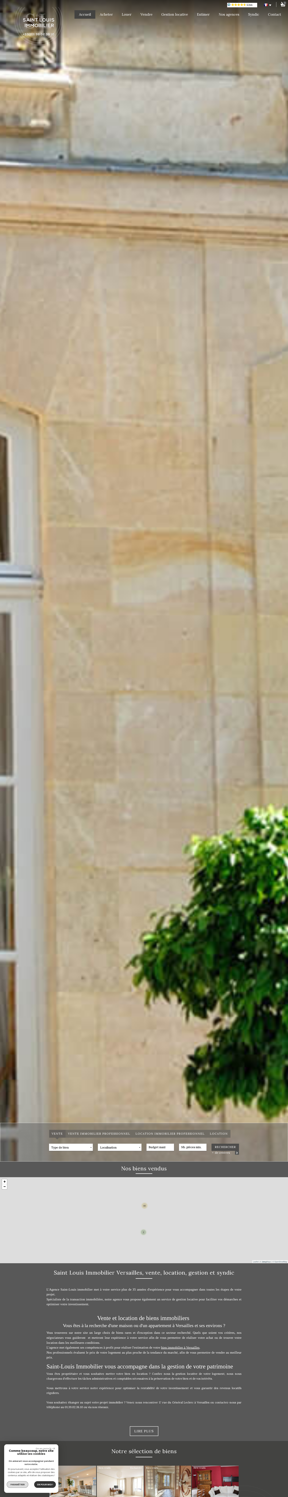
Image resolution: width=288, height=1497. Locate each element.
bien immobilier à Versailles (180, 1347)
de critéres (222, 1153)
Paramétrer (17, 1484)
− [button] (5, 1187)
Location (219, 1134)
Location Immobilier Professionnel (170, 1134)
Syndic (253, 14)
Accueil (85, 14)
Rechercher (225, 1147)
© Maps (265, 1261)
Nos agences (229, 14)
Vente (57, 1134)
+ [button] (5, 1182)
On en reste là (43, 1448)
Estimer (203, 14)
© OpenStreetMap (279, 1261)
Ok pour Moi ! (45, 1484)
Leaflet (255, 1261)
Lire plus (144, 1431)
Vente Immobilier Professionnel (99, 1134)
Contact (274, 14)
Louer (127, 14)
